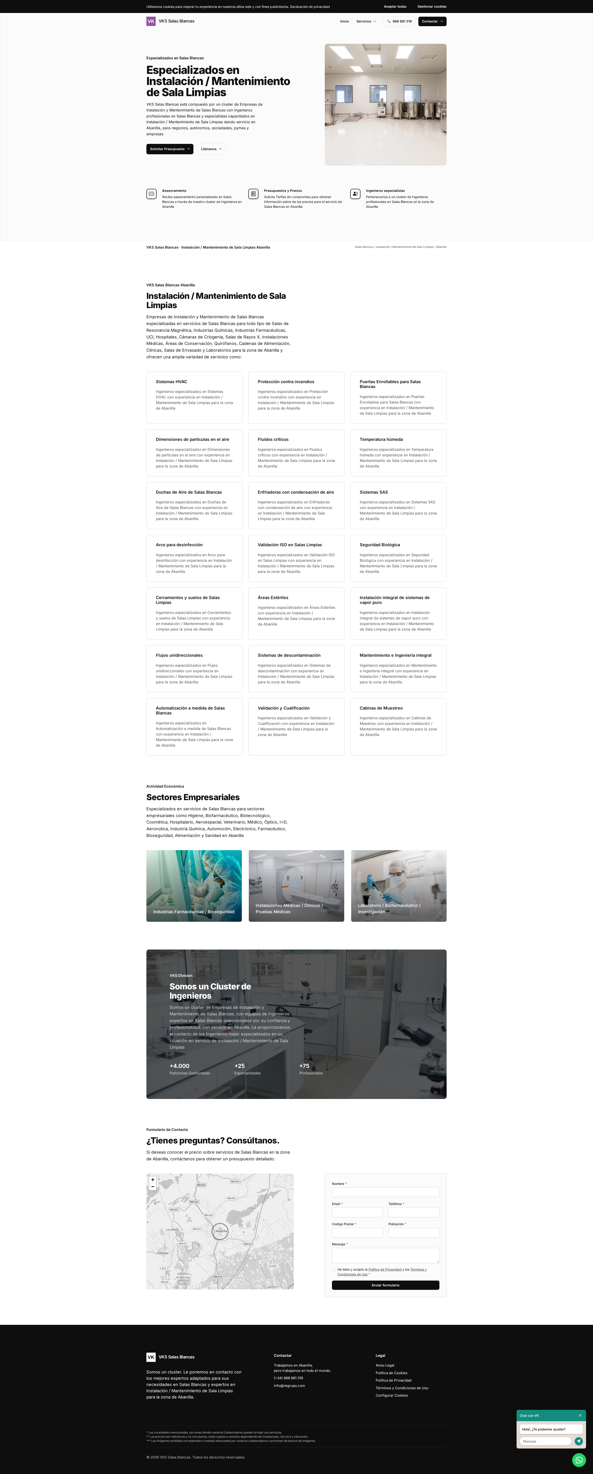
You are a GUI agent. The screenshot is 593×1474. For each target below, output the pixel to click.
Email (337, 1204)
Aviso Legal (385, 1365)
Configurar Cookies (392, 1395)
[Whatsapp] (579, 1460)
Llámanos (209, 149)
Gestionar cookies (432, 6)
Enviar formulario (386, 1285)
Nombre (339, 1184)
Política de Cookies (391, 1373)
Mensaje (340, 1244)
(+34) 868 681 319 (288, 1378)
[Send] (579, 1441)
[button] (220, 1231)
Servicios (363, 21)
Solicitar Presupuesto (167, 149)
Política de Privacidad (385, 1269)
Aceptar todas (395, 6)
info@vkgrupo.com (289, 1385)
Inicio (344, 21)
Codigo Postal (344, 1224)
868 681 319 (402, 21)
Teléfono (396, 1204)
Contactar (430, 21)
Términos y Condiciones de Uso (402, 1388)
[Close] (580, 1415)
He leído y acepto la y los (382, 1271)
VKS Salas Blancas (176, 21)
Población (397, 1224)
